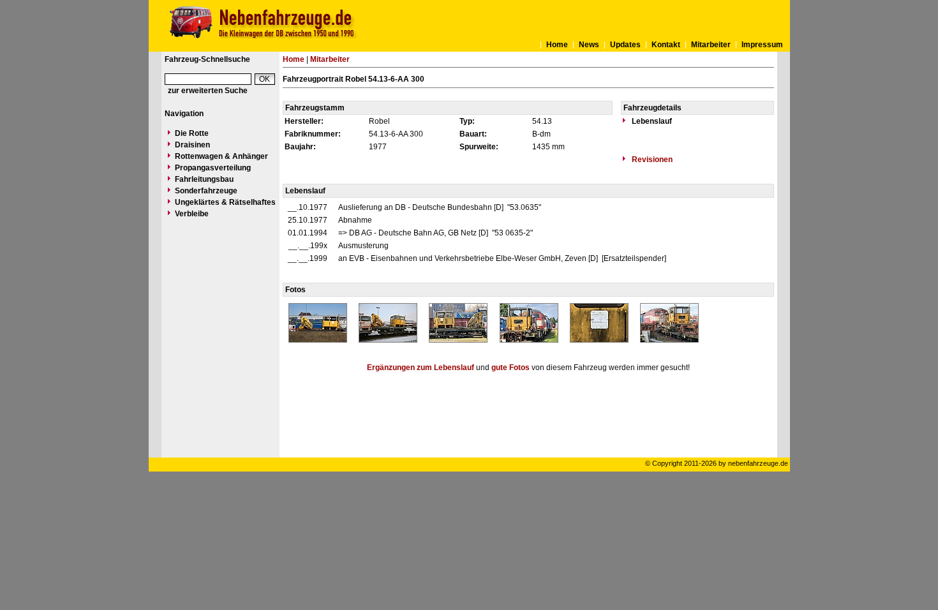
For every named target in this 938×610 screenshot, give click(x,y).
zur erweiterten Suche (208, 90)
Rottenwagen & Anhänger (221, 156)
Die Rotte (192, 133)
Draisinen (192, 144)
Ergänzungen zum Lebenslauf (420, 367)
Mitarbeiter (711, 44)
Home (557, 44)
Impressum (762, 44)
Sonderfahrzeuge (206, 190)
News (589, 44)
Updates (625, 44)
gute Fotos (510, 367)
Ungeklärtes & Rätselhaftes (225, 202)
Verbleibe (192, 213)
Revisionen (651, 159)
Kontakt (665, 44)
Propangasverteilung (213, 167)
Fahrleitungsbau (204, 179)
